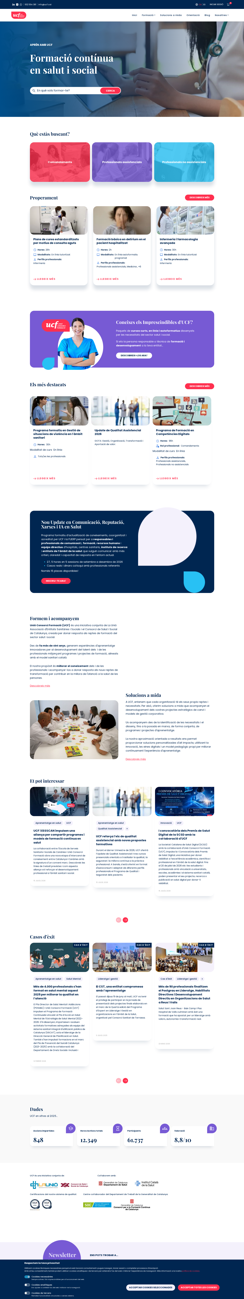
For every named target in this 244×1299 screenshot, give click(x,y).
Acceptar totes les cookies (199, 1287)
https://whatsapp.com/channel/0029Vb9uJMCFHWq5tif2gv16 (21, 4)
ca (200, 4)
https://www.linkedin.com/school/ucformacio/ (13, 4)
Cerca (110, 90)
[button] (125, 920)
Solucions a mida (171, 15)
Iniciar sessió (216, 4)
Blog (207, 15)
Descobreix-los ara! (134, 355)
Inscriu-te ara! (56, 581)
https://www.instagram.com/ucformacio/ (17, 4)
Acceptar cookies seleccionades (150, 1287)
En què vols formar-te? (53, 90)
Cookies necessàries (42, 1276)
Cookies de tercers (41, 1293)
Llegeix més (46, 478)
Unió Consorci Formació (18, 15)
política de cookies (191, 1271)
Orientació (193, 15)
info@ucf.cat (45, 4)
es (204, 4)
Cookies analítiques (41, 1284)
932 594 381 (30, 4)
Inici (134, 15)
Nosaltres (221, 15)
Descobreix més (200, 197)
